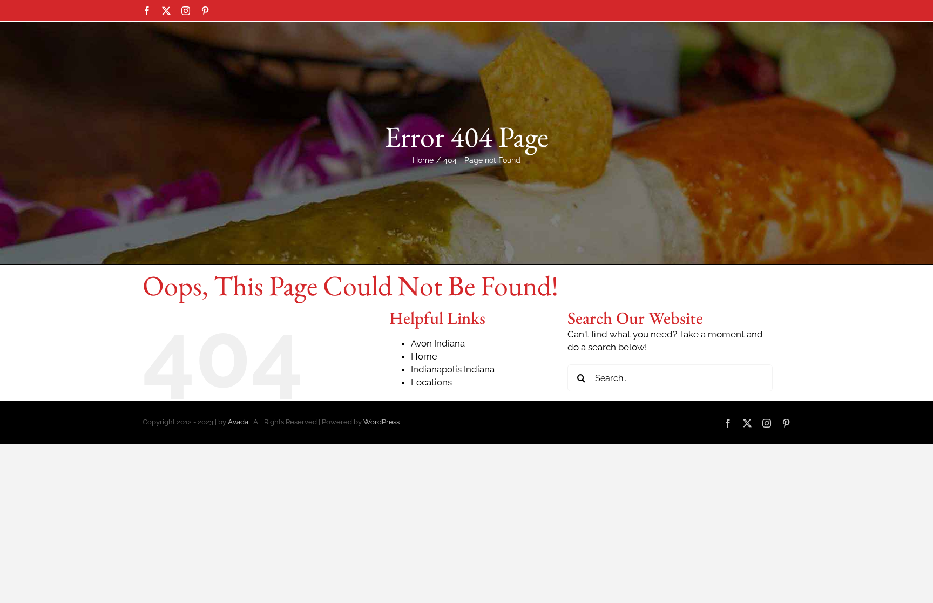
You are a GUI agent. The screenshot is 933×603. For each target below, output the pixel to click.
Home (424, 356)
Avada (238, 422)
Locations (431, 382)
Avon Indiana (438, 343)
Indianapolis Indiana (453, 369)
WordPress (381, 422)
